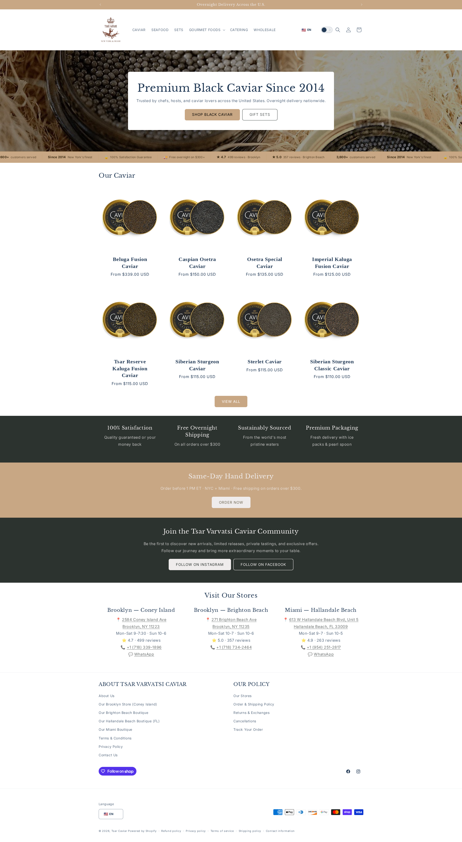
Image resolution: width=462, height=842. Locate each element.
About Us (107, 696)
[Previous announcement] (100, 4)
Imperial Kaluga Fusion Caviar (332, 262)
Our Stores (242, 696)
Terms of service (222, 831)
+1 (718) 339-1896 (144, 647)
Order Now (231, 502)
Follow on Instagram (200, 564)
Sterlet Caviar (265, 362)
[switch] (327, 30)
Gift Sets (260, 114)
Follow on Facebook (263, 564)
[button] (206, 30)
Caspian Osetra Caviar (197, 262)
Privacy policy (196, 831)
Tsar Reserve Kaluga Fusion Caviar (130, 368)
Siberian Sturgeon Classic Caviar (332, 365)
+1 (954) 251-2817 (324, 647)
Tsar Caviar (119, 831)
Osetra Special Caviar (264, 262)
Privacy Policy (111, 746)
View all (231, 401)
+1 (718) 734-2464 (234, 647)
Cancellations (244, 721)
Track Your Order (248, 729)
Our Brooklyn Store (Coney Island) (128, 704)
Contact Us (108, 755)
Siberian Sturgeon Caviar (197, 365)
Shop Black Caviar (212, 114)
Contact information (280, 831)
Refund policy (171, 831)
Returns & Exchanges (251, 713)
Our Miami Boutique (115, 729)
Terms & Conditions (115, 738)
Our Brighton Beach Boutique (123, 713)
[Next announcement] (361, 4)
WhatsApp (144, 654)
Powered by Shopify (142, 831)
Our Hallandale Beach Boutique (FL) (129, 721)
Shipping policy (250, 831)
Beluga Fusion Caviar (130, 262)
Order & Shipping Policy (253, 704)
